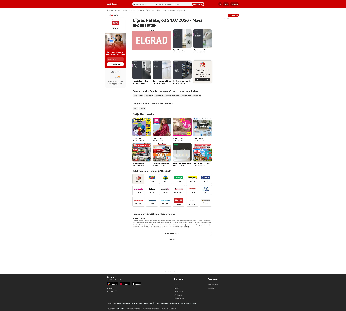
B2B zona (211, 288)
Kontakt (177, 288)
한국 (157, 303)
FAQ (176, 285)
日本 (154, 303)
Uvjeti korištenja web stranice (151, 308)
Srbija (177, 303)
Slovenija (182, 303)
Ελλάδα (145, 303)
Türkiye (188, 303)
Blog (164, 10)
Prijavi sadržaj (179, 291)
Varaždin (186, 96)
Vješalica (142, 108)
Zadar (159, 96)
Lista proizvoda (181, 10)
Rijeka (149, 96)
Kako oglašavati (213, 285)
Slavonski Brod (172, 96)
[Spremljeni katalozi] (220, 4)
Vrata (135, 108)
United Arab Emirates (123, 303)
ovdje (187, 227)
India (150, 303)
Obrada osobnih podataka (168, 308)
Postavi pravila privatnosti (133, 308)
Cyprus (139, 303)
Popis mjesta (171, 10)
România (171, 303)
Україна (193, 303)
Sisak (197, 96)
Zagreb (138, 96)
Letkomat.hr (120, 308)
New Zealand (164, 303)
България (133, 303)
